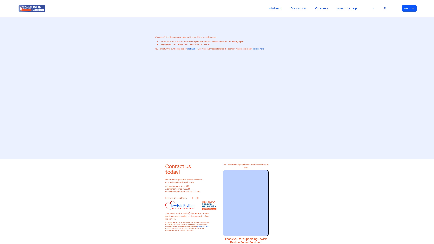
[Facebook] (374, 8)
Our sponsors (299, 8)
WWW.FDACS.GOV (203, 226)
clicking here (192, 49)
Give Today (409, 8)
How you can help (347, 8)
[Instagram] (385, 8)
